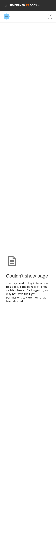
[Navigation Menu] (7, 16)
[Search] (50, 16)
